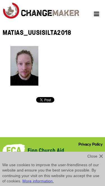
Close (92, 156)
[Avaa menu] (97, 14)
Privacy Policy (90, 144)
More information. (38, 181)
